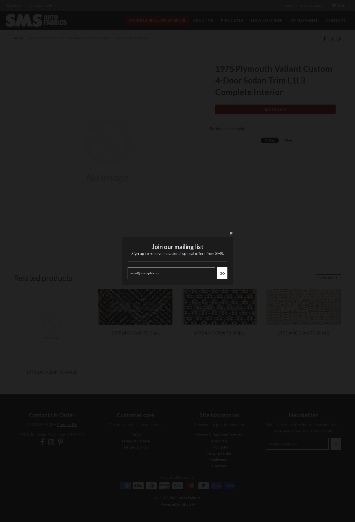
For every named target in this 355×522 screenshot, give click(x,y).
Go (222, 273)
